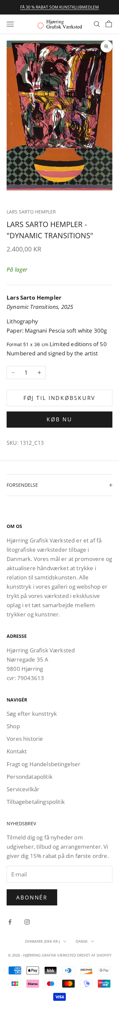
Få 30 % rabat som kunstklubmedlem (59, 7)
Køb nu (59, 419)
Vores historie (25, 738)
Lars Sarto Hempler (31, 212)
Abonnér (32, 897)
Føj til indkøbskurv (59, 398)
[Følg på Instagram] (27, 922)
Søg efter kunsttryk (32, 713)
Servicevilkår (23, 789)
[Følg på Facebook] (10, 922)
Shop (13, 726)
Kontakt (17, 751)
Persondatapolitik (30, 776)
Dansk (82, 941)
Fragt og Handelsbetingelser (44, 764)
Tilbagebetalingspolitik (36, 801)
